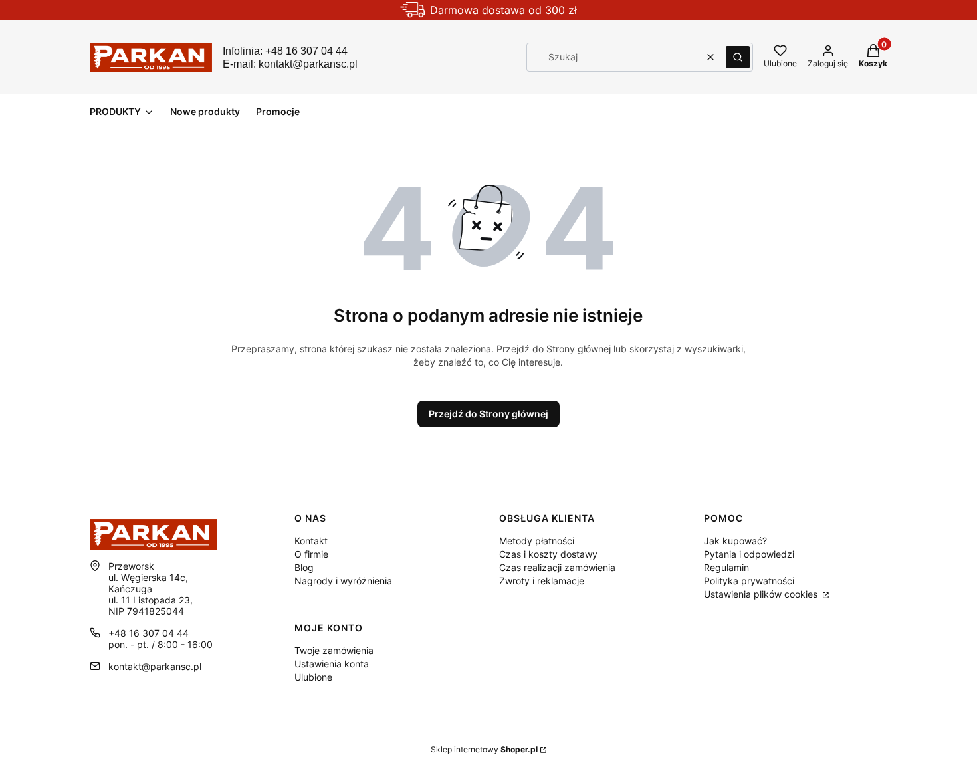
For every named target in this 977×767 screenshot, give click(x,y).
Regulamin (726, 567)
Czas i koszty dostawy (548, 554)
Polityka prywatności (749, 580)
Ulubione (313, 677)
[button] (738, 57)
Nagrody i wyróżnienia (343, 580)
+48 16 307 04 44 (148, 633)
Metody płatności (536, 540)
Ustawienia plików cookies (762, 594)
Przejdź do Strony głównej (488, 413)
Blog (304, 567)
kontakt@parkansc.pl (154, 666)
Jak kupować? (735, 540)
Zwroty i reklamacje (541, 580)
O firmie (311, 554)
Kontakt (311, 540)
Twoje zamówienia (334, 650)
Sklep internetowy (484, 749)
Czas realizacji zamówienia (557, 567)
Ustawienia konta (331, 663)
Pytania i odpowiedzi (749, 554)
